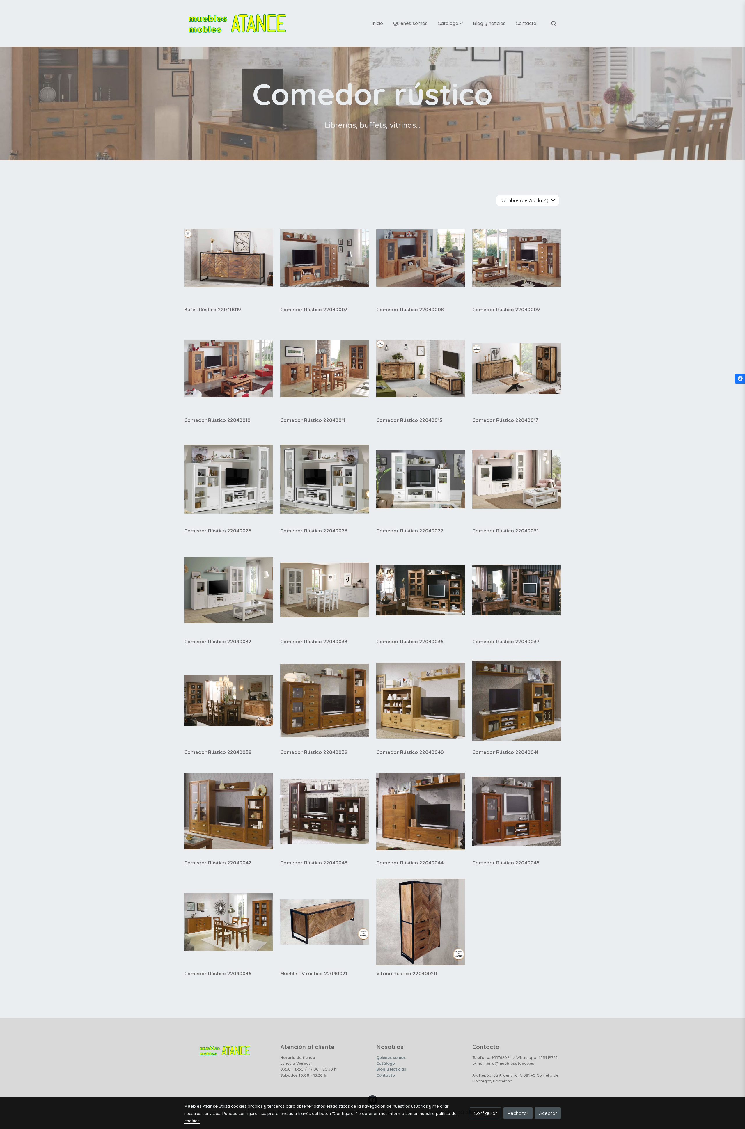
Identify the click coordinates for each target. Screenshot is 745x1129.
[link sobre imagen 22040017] (516, 368)
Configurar (485, 1113)
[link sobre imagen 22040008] (420, 258)
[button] (450, 23)
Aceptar (548, 1113)
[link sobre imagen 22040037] (516, 590)
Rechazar (517, 1113)
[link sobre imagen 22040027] (420, 479)
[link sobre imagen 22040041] (516, 700)
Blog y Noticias (391, 1069)
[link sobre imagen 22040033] (324, 590)
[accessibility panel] (740, 379)
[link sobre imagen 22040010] (228, 368)
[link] (237, 23)
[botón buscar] (553, 23)
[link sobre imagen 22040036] (420, 590)
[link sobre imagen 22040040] (420, 700)
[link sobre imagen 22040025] (228, 479)
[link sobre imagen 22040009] (516, 258)
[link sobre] (228, 1049)
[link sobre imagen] (228, 922)
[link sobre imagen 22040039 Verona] (324, 700)
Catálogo (385, 1063)
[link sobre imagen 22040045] (516, 811)
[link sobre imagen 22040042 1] (228, 811)
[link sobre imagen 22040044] (420, 811)
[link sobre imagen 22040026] (324, 479)
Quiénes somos (391, 1057)
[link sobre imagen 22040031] (516, 479)
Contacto (385, 1075)
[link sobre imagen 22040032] (228, 590)
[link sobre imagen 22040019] (228, 258)
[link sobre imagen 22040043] (324, 811)
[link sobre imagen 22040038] (228, 700)
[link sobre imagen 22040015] (420, 368)
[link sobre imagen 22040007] (324, 258)
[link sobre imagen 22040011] (324, 368)
